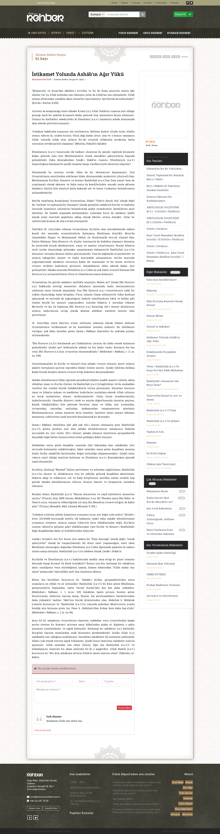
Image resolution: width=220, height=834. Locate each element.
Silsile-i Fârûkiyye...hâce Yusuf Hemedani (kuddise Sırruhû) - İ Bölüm (165, 256)
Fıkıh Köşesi (185, 803)
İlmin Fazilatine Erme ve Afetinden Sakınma (160, 531)
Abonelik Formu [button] (51, 808)
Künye (114, 2)
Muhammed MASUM (41, 79)
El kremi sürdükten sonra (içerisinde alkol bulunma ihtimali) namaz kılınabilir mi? (136, 811)
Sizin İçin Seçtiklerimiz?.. (162, 279)
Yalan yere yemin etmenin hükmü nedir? (136, 804)
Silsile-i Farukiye (157, 228)
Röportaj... (152, 290)
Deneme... (152, 442)
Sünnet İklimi (155, 315)
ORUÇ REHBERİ (152, 32)
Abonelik (187, 814)
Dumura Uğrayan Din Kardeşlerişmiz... (159, 198)
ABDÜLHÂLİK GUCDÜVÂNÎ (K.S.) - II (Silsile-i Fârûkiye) (163, 209)
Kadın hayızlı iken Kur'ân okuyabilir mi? (160, 499)
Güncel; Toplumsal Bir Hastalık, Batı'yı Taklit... (165, 177)
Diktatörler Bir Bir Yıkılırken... (165, 168)
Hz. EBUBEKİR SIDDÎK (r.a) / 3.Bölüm (85, 802)
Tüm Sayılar (161, 2)
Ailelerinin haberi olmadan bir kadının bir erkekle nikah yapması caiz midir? (137, 784)
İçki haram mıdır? (123, 798)
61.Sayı (176, 56)
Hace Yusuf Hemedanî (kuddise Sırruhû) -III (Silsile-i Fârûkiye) (165, 237)
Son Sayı (136, 2)
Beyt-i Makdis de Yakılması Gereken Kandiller (163, 187)
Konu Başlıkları (183, 808)
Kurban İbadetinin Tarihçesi (163, 585)
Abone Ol (180, 14)
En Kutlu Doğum (156, 453)
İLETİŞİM (87, 33)
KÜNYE (56, 33)
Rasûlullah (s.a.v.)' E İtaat (161, 410)
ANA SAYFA (39, 33)
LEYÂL (73, 782)
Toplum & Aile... (156, 431)
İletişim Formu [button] (34, 808)
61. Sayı (80, 79)
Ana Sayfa (155, 56)
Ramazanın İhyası (157, 491)
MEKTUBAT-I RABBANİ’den (85, 787)
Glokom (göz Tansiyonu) (161, 464)
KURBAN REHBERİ (179, 32)
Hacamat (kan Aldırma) (161, 563)
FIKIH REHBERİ (128, 32)
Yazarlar (175, 2)
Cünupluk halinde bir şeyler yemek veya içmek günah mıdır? (135, 792)
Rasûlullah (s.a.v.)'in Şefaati (163, 420)
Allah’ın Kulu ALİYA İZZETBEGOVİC (81, 794)
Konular (148, 2)
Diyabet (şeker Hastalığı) (161, 552)
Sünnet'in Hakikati (158, 326)
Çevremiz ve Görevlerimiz (162, 595)
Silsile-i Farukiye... (158, 246)
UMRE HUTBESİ (156, 574)
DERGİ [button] (70, 33)
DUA (81, 782)
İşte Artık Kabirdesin (159, 508)
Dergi (166, 56)
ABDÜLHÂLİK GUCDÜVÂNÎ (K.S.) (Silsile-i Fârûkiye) (163, 220)
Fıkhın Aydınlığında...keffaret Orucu (160, 519)
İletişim (124, 2)
